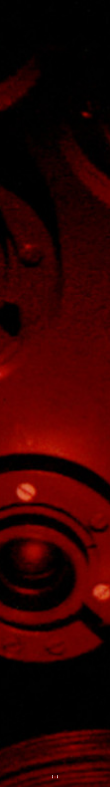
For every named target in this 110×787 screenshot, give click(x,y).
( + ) (55, 776)
